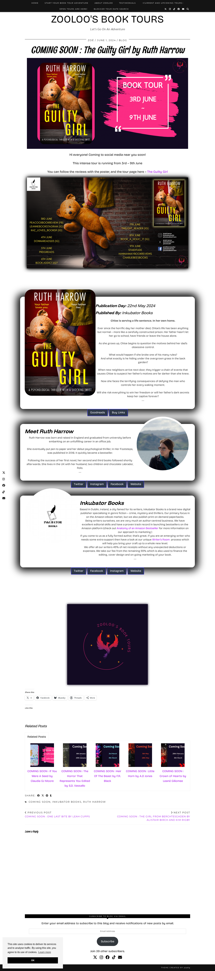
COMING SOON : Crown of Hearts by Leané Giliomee (173, 776)
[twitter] (95, 957)
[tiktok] (114, 957)
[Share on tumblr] (51, 795)
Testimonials (127, 3)
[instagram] (101, 957)
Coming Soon (40, 801)
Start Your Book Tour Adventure (66, 3)
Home (34, 3)
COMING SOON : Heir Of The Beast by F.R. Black (107, 776)
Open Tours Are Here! (73, 9)
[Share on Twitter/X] (43, 795)
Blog (123, 40)
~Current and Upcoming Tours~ (163, 3)
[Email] (183, 9)
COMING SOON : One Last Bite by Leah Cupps (57, 814)
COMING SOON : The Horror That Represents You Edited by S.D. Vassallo (75, 778)
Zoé (91, 40)
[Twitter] (165, 9)
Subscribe (107, 941)
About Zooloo (104, 3)
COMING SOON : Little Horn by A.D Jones (140, 773)
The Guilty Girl (157, 172)
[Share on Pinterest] (47, 795)
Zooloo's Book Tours (107, 19)
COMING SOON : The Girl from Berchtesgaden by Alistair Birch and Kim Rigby (153, 816)
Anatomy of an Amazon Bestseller (137, 528)
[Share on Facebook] (39, 795)
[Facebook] (179, 9)
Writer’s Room (161, 539)
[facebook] (108, 957)
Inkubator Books (66, 801)
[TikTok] (174, 9)
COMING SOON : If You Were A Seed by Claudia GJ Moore (42, 776)
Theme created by (175, 968)
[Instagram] (170, 9)
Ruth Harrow (94, 801)
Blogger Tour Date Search (111, 9)
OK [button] (32, 960)
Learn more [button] (44, 952)
